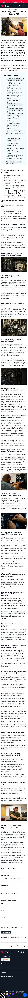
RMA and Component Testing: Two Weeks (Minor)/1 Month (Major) (15, 148)
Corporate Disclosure (7, 976)
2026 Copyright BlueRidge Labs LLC (20, 993)
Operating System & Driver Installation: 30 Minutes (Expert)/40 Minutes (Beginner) (14, 124)
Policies (3, 968)
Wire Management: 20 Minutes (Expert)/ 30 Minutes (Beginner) (15, 118)
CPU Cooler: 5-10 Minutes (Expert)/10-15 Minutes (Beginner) (14, 100)
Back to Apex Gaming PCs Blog (15, 946)
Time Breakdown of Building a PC (15, 78)
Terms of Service (21, 937)
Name (2, 903)
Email (2, 910)
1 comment (11, 9)
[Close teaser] (8, 996)
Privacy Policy (10, 937)
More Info (4, 964)
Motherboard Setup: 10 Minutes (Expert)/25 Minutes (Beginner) (16, 85)
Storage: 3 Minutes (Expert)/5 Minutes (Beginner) (15, 96)
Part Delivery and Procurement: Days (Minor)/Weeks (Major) (13, 143)
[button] (4, 994)
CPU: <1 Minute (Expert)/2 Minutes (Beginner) (14, 89)
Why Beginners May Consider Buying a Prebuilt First (14, 162)
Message (3, 917)
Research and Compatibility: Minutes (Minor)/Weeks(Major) (13, 138)
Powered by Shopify (5, 956)
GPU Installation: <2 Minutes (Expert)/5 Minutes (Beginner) (15, 114)
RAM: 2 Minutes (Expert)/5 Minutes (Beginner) (14, 93)
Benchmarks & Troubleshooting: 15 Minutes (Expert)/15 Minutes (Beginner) (16, 130)
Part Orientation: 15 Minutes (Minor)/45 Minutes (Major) (15, 156)
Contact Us (4, 972)
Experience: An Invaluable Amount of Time (14, 159)
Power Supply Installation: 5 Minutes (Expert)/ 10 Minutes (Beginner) (15, 110)
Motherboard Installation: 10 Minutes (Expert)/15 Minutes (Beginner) (15, 105)
